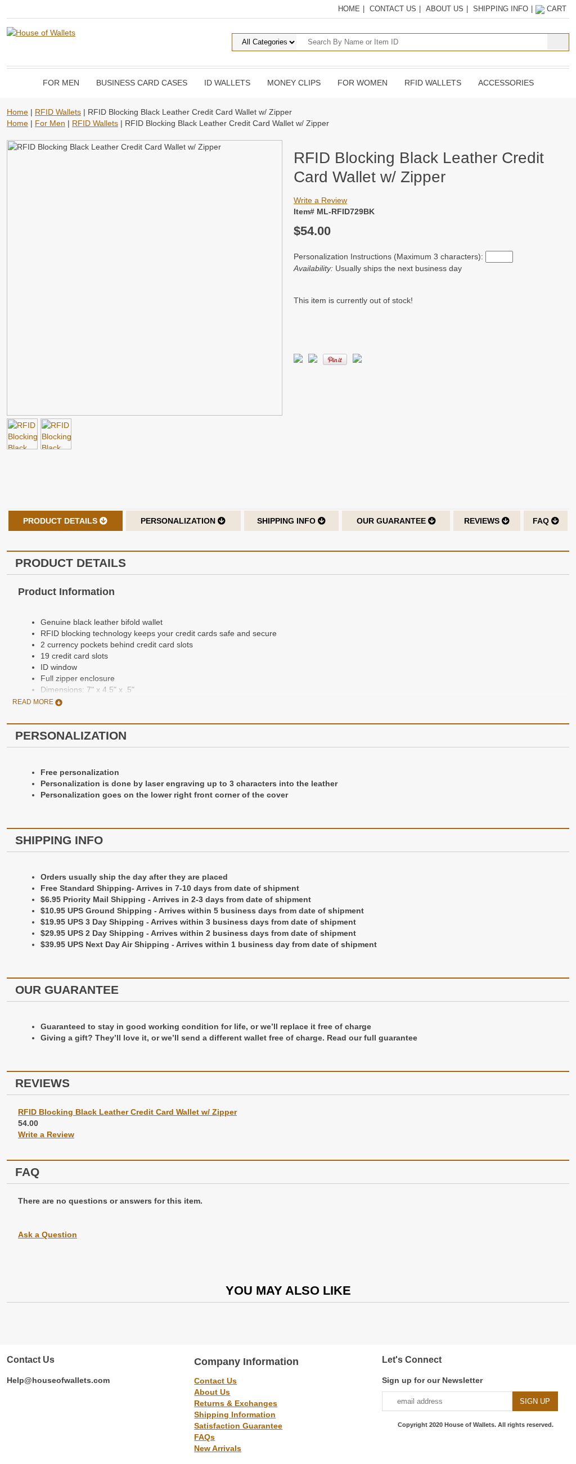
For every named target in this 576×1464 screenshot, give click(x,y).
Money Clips (294, 82)
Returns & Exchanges (235, 1403)
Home (349, 8)
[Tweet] (298, 359)
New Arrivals (217, 1448)
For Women (363, 82)
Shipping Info (500, 8)
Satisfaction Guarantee (238, 1425)
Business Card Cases (141, 82)
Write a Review (320, 200)
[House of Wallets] (41, 32)
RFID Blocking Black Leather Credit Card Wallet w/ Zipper (127, 1111)
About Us (445, 8)
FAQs (204, 1437)
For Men (61, 82)
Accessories (506, 82)
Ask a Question (47, 1234)
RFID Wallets (432, 82)
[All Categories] (368, 41)
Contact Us (393, 8)
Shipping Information (235, 1414)
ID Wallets (227, 82)
